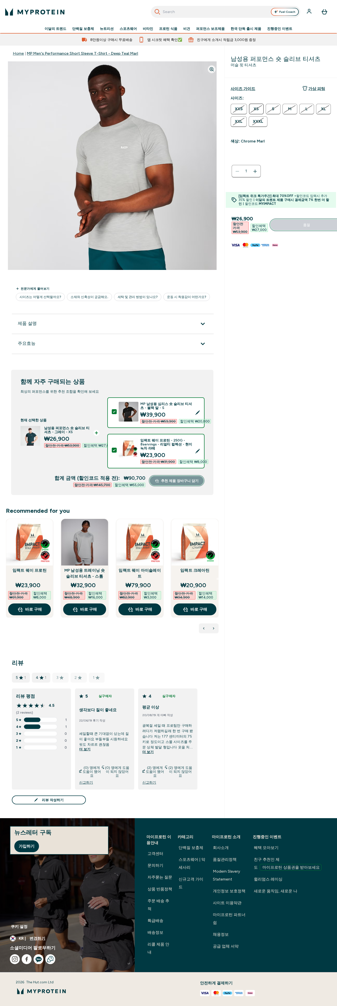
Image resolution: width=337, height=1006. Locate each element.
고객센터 (155, 853)
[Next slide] (218, 579)
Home (18, 53)
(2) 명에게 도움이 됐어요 (155, 771)
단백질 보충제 (83, 28)
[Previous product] (204, 628)
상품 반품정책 (160, 889)
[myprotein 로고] (34, 12)
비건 (186, 28)
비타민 (148, 28)
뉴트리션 (107, 28)
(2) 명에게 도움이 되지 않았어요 (180, 771)
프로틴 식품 (168, 28)
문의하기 (155, 865)
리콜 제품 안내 (158, 948)
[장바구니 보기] (324, 12)
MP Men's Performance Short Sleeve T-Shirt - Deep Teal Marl (82, 53)
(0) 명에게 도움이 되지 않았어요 (117, 771)
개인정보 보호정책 (229, 891)
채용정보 (221, 934)
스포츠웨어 (128, 28)
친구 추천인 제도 (287, 863)
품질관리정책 (225, 859)
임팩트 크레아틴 (194, 570)
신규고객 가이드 (191, 883)
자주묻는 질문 (160, 877)
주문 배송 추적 (158, 905)
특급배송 (155, 920)
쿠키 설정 (19, 926)
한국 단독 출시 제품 (246, 28)
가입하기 (27, 846)
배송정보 (155, 932)
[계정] (309, 11)
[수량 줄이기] (237, 171)
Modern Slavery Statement (226, 875)
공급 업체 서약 (226, 946)
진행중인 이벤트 (279, 28)
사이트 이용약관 (227, 903)
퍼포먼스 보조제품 (210, 28)
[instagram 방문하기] (15, 959)
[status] (246, 171)
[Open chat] (50, 959)
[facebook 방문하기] (27, 959)
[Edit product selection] (197, 412)
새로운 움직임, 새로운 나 (275, 891)
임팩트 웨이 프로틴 (30, 570)
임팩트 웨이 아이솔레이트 (140, 573)
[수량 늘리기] (255, 171)
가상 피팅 (316, 89)
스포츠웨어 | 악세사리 (192, 863)
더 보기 (85, 749)
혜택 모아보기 (266, 848)
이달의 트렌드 (55, 28)
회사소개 (221, 848)
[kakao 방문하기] (38, 959)
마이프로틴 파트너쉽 (229, 919)
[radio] (239, 109)
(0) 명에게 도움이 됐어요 (92, 771)
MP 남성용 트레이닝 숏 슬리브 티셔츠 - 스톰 (84, 573)
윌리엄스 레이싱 (268, 879)
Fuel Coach (287, 12)
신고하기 (86, 782)
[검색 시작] (157, 12)
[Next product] (214, 628)
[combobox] (225, 12)
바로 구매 (33, 609)
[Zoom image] (212, 69)
